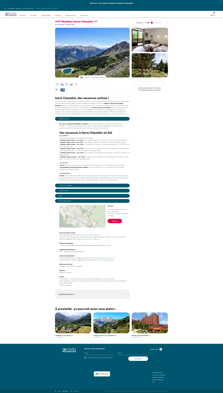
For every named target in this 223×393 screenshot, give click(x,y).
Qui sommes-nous (157, 372)
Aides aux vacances (158, 377)
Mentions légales (117, 391)
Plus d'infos (129, 3)
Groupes (76, 391)
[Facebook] (160, 349)
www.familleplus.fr (108, 260)
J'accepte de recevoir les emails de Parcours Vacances (100, 358)
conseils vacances (157, 380)
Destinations (23, 15)
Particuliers (65, 391)
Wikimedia (103, 227)
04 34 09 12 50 (30, 8)
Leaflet (98, 227)
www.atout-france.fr (107, 258)
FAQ (153, 382)
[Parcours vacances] (10, 14)
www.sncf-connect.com (93, 235)
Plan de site (108, 391)
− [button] (61, 210)
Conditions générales (143, 391)
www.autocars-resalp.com (91, 239)
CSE (71, 391)
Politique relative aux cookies (129, 391)
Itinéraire (115, 221)
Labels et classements (159, 375)
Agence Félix (165, 391)
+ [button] (61, 207)
